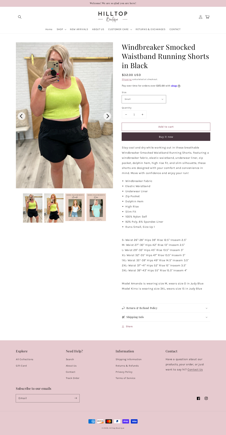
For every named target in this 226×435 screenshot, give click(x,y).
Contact (70, 371)
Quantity (126, 107)
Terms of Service (125, 378)
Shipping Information (129, 359)
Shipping (127, 79)
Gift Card (21, 365)
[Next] (107, 116)
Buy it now (166, 136)
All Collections (24, 359)
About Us (71, 365)
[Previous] (21, 116)
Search (70, 359)
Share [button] (129, 326)
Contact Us (195, 369)
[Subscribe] (75, 398)
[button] (20, 17)
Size (124, 92)
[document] (64, 116)
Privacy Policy (124, 371)
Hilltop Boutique (116, 428)
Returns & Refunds (127, 365)
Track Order (73, 378)
